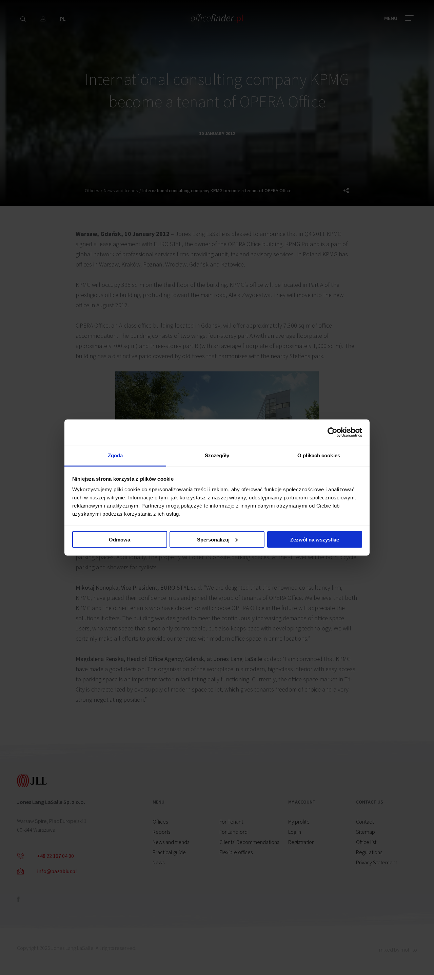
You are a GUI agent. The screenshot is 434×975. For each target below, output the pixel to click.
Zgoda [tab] (115, 455)
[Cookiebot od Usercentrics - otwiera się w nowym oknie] (332, 432)
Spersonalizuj (213, 539)
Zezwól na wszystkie (314, 539)
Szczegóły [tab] (217, 455)
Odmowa (119, 539)
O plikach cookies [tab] (318, 455)
